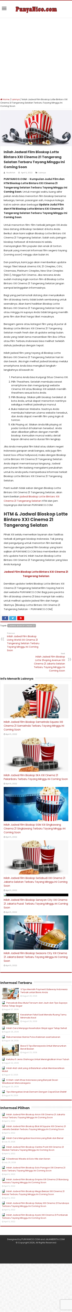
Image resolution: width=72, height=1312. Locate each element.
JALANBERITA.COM (55, 1239)
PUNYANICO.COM (30, 1239)
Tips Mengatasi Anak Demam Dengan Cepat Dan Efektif (36, 1091)
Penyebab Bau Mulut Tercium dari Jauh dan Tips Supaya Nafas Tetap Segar (34, 1004)
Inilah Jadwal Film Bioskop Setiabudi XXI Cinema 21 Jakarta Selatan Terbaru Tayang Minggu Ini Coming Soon (35, 881)
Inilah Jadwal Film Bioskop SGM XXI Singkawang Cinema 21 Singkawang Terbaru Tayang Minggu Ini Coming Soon (34, 828)
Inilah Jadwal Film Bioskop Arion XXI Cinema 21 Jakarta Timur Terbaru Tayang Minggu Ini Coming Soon (33, 1116)
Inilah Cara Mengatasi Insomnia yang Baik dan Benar (35, 1138)
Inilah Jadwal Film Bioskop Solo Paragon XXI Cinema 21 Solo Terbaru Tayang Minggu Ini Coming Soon (33, 1169)
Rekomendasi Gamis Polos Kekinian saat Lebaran (33, 1037)
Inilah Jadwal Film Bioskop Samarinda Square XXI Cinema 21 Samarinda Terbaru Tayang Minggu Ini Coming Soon (34, 725)
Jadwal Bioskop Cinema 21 (22, 625)
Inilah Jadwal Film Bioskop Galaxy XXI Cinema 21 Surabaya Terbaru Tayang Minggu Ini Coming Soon (35, 1205)
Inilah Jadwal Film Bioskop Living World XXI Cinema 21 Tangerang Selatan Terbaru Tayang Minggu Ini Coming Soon (23, 642)
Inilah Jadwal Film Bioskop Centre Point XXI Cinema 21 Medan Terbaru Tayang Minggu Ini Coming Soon (33, 1148)
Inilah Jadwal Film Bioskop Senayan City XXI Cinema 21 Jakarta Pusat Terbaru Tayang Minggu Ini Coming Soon (36, 903)
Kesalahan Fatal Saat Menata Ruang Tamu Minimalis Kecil (43, 1016)
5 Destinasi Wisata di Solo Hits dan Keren (28, 1158)
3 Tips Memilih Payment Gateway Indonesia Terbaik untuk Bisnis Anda (43, 991)
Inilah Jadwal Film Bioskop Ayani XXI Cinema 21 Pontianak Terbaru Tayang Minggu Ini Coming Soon (35, 1216)
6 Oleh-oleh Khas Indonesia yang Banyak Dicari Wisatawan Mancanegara (30, 1081)
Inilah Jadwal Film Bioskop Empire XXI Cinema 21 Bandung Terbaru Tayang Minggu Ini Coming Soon (35, 1181)
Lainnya (16, 99)
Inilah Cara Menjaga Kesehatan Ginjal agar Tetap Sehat (36, 1028)
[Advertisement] (36, 58)
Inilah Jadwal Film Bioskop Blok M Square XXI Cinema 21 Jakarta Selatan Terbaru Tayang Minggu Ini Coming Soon (34, 1128)
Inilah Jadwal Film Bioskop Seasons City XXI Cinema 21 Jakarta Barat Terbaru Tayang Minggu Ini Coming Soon (36, 957)
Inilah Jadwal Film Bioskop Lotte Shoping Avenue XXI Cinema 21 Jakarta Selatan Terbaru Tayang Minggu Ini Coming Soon (49, 662)
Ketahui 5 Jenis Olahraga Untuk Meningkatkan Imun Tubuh (37, 1059)
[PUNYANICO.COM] (36, 9)
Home (6, 99)
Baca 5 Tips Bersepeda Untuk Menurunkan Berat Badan (43, 1047)
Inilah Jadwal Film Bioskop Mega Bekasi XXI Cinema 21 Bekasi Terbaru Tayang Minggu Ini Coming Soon (33, 1193)
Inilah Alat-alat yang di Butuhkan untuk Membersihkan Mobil (33, 1070)
